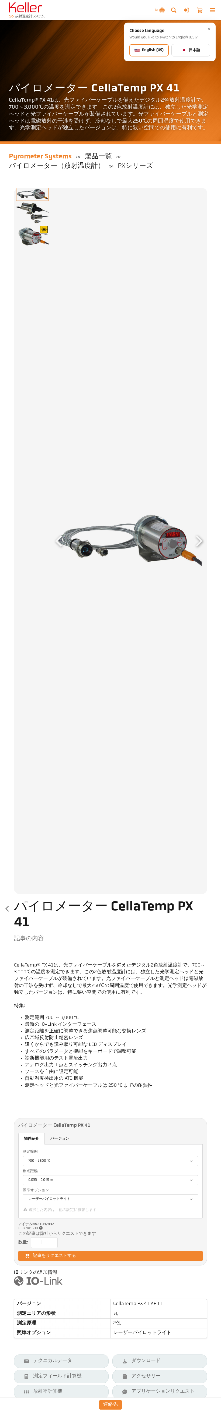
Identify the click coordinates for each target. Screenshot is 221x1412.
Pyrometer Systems (40, 156)
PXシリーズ (135, 166)
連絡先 (110, 1404)
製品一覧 (98, 156)
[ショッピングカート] (199, 10)
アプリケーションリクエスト (163, 1391)
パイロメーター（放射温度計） (57, 166)
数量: (23, 1242)
